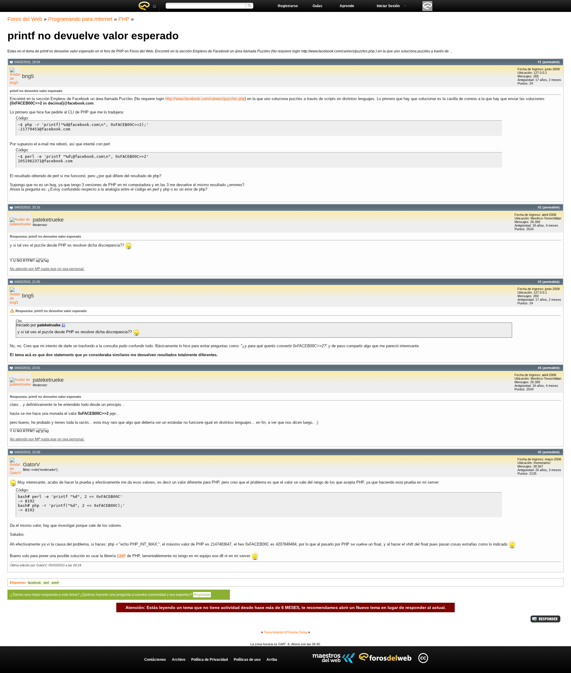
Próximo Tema (296, 632)
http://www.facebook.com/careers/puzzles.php (205, 98)
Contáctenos (155, 660)
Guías (317, 6)
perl (46, 582)
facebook (34, 582)
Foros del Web (24, 19)
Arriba (271, 660)
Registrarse (288, 6)
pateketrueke (48, 220)
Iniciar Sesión (388, 6)
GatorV (31, 465)
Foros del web (147, 6)
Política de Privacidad (209, 660)
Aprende (347, 6)
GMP (121, 556)
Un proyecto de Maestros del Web (333, 658)
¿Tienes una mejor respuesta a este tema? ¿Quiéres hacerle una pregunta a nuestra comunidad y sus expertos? (110, 595)
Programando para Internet (80, 19)
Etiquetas (17, 582)
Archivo (178, 660)
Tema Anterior (274, 632)
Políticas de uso (247, 660)
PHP (123, 19)
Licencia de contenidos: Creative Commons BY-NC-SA (423, 658)
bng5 (28, 76)
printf (55, 582)
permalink (551, 62)
